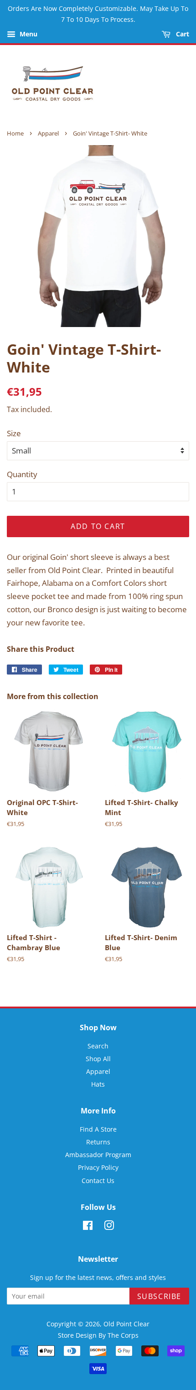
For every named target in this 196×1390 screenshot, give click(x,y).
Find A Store (98, 1129)
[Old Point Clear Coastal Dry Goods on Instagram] (109, 1227)
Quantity (22, 474)
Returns (98, 1142)
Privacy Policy (98, 1167)
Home (15, 133)
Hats (98, 1084)
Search (98, 1046)
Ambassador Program (98, 1154)
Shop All (98, 1058)
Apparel (48, 133)
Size (14, 433)
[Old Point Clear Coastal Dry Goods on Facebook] (88, 1227)
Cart (181, 34)
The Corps (123, 1335)
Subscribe (159, 1296)
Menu (27, 34)
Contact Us (98, 1180)
